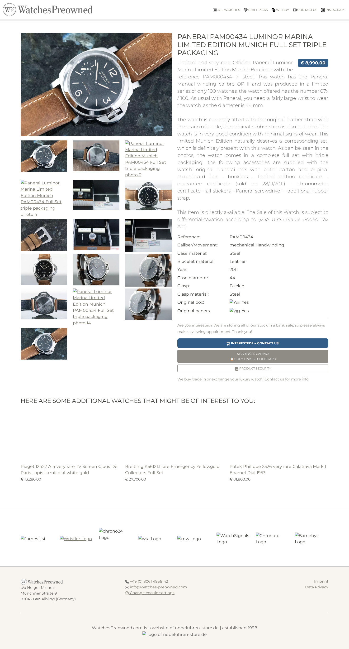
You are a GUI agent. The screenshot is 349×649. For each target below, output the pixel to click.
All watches (228, 10)
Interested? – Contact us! (254, 343)
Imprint (321, 581)
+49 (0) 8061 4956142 (149, 581)
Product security (255, 368)
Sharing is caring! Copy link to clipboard (253, 356)
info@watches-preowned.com (158, 587)
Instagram (334, 10)
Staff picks (258, 10)
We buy (282, 10)
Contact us (307, 10)
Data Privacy (316, 587)
